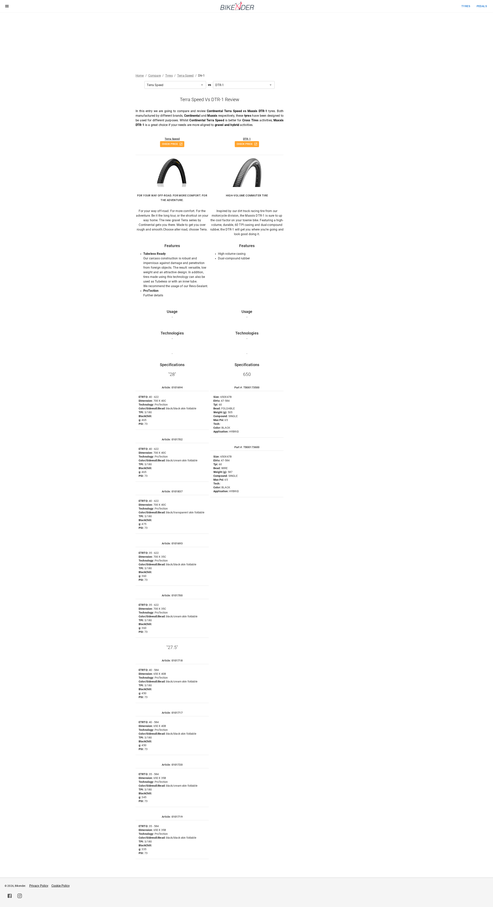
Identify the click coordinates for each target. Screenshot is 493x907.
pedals (482, 6)
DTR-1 (247, 138)
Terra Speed (172, 138)
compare (154, 75)
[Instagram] (20, 896)
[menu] (7, 6)
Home (140, 75)
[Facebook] (10, 896)
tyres (465, 6)
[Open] (202, 85)
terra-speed (185, 75)
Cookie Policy (60, 886)
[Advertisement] (246, 41)
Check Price (170, 144)
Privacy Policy (38, 886)
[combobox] (175, 85)
